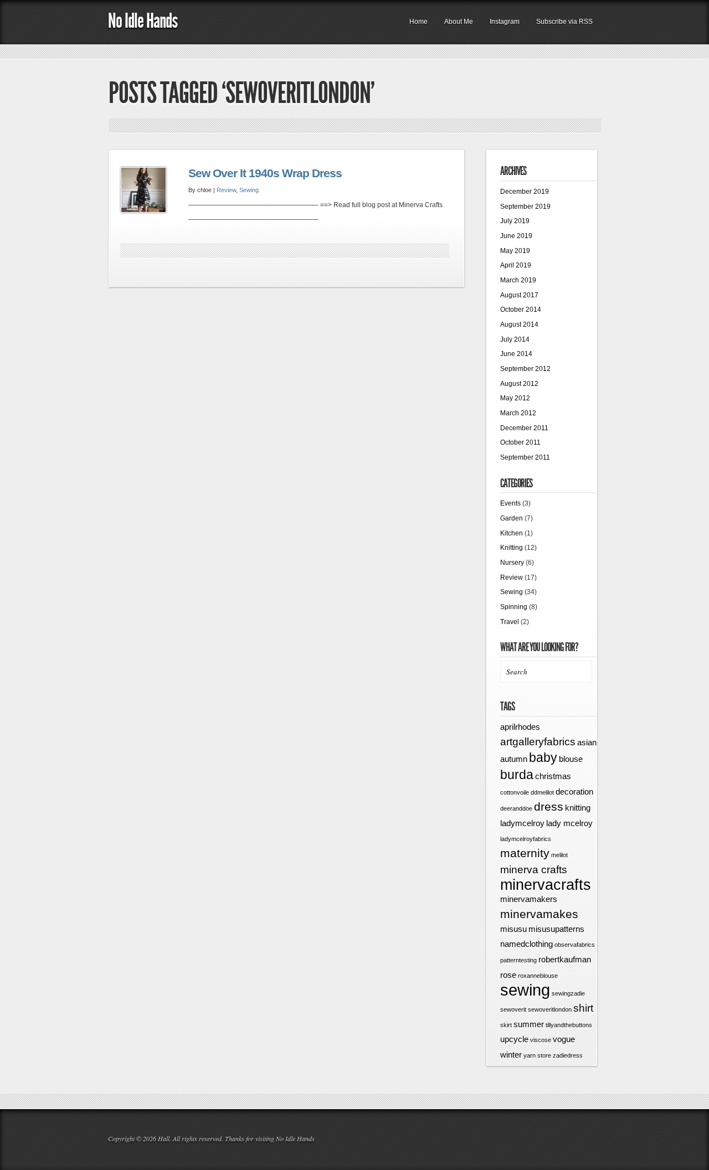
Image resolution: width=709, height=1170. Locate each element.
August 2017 (519, 295)
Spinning (513, 607)
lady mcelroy (569, 823)
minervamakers (528, 899)
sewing (525, 990)
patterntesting (518, 960)
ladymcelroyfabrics (525, 839)
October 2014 (520, 309)
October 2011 (520, 442)
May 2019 (515, 251)
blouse (571, 759)
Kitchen (511, 533)
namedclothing (526, 944)
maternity (524, 853)
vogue (564, 1039)
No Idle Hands (142, 20)
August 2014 (519, 324)
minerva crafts (533, 869)
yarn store (537, 1055)
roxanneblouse (538, 975)
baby (543, 757)
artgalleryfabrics (538, 742)
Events (510, 503)
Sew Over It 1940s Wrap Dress (265, 173)
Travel (509, 622)
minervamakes (539, 914)
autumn (513, 759)
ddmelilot (542, 792)
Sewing (249, 190)
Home (418, 21)
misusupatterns (556, 929)
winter (511, 1054)
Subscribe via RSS (564, 21)
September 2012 (525, 369)
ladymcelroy (522, 823)
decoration (574, 791)
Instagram (505, 21)
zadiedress (568, 1055)
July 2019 (515, 221)
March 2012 (518, 413)
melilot (559, 855)
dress (548, 806)
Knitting (511, 548)
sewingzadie (568, 993)
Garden (511, 518)
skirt (506, 1025)
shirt (583, 1008)
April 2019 (515, 265)
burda (516, 774)
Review (226, 190)
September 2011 (525, 457)
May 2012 (515, 398)
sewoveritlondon (550, 1009)
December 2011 (524, 428)
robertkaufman (564, 959)
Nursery (512, 562)
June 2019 (516, 236)
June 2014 (516, 354)
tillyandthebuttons (569, 1025)
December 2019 (524, 191)
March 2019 (518, 280)
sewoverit (513, 1009)
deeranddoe (516, 808)
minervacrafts (545, 885)
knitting (577, 807)
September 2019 (525, 206)
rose (508, 975)
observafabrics (574, 944)
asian (587, 742)
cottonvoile (514, 792)
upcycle (514, 1039)
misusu (513, 929)
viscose (540, 1040)
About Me (458, 21)
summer (528, 1024)
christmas (553, 776)
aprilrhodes (520, 726)
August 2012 (519, 384)
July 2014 (515, 339)
